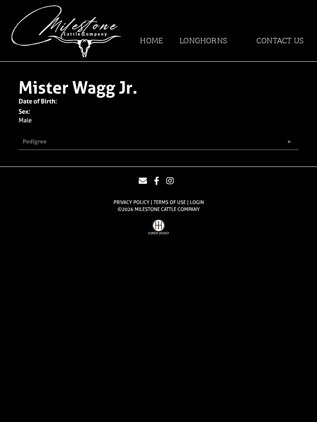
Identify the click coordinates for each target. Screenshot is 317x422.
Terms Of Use (170, 202)
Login (197, 202)
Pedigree (35, 141)
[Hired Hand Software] (158, 228)
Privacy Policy (131, 202)
